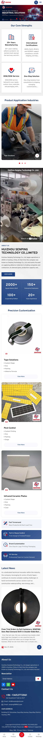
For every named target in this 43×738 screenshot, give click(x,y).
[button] (16, 18)
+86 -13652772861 (16, 695)
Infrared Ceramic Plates (15, 496)
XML (14, 730)
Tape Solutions (22, 132)
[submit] (38, 679)
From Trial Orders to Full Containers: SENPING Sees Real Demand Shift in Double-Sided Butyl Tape (21, 630)
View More (8, 274)
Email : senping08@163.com (13, 705)
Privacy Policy (22, 730)
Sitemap (30, 730)
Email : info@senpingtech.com (13, 701)
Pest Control (10, 428)
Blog (11, 730)
